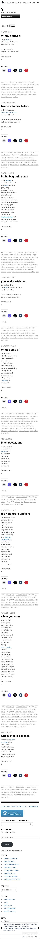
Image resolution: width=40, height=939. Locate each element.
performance (7, 605)
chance (25, 712)
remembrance (24, 794)
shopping (11, 267)
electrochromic (32, 714)
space (3, 607)
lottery (25, 717)
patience (22, 792)
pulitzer (11, 721)
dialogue (31, 421)
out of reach (9, 335)
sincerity (31, 794)
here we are (10, 157)
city (8, 260)
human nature (17, 426)
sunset (22, 165)
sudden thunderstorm (11, 864)
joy (30, 157)
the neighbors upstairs (15, 513)
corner (8, 39)
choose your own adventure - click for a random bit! (19, 806)
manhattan (34, 717)
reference (35, 264)
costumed (18, 421)
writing (29, 255)
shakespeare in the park (21, 721)
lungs (9, 602)
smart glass (33, 721)
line (32, 426)
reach (36, 335)
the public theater (25, 724)
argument (22, 600)
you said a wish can (13, 281)
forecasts (22, 262)
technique (20, 338)
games (20, 89)
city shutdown (20, 260)
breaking (10, 333)
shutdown (17, 267)
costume (12, 421)
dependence (5, 89)
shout (36, 605)
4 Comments (20, 787)
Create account (9, 899)
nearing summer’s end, (12, 879)
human (10, 426)
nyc (35, 160)
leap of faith (25, 92)
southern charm (26, 267)
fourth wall (28, 333)
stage (18, 431)
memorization (5, 428)
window (9, 272)
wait (31, 431)
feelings (15, 423)
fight (36, 600)
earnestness (5, 792)
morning (10, 264)
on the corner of (11, 35)
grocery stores (29, 262)
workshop (16, 97)
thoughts (23, 255)
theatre (3, 97)
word (37, 272)
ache (8, 418)
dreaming (25, 714)
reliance (19, 94)
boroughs (4, 260)
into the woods (9, 717)
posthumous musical (30, 162)
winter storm (19, 272)
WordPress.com (9, 911)
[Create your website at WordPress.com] (20, 2)
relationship (22, 605)
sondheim (4, 165)
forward (15, 89)
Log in (6, 902)
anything (4, 451)
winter (13, 272)
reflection (32, 428)
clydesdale (31, 712)
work (6, 167)
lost (10, 792)
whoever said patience (15, 736)
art (35, 252)
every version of (9, 861)
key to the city (18, 717)
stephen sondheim (13, 165)
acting (7, 87)
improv (3, 92)
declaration (9, 262)
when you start (10, 616)
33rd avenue (23, 84)
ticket (7, 726)
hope (5, 287)
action (16, 600)
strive (11, 338)
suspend (25, 94)
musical (3, 160)
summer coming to (10, 858)
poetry (3, 94)
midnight (12, 428)
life (2, 255)
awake (32, 418)
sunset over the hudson (8, 112)
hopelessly (4, 380)
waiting (35, 431)
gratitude (3, 157)
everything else (6, 647)
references (4, 267)
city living (13, 260)
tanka (30, 94)
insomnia (25, 426)
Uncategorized (5, 84)
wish (6, 340)
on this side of (10, 349)
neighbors (28, 602)
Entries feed (8, 905)
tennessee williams (18, 269)
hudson (17, 157)
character (26, 502)
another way (13, 87)
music (15, 264)
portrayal (24, 335)
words (6, 433)
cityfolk (27, 260)
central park (18, 712)
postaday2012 (18, 499)
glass (2, 717)
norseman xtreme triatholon (24, 719)
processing (30, 335)
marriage (14, 602)
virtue (7, 797)
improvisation (17, 92)
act (30, 330)
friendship (4, 602)
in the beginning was (14, 176)
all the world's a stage (17, 418)
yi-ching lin (10, 82)
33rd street (31, 84)
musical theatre (20, 160)
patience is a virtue (31, 792)
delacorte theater (6, 714)
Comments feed (9, 908)
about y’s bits (7, 16)
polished (26, 428)
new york (4, 719)
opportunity (15, 792)
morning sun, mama (11, 870)
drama (32, 600)
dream (19, 714)
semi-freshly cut (9, 873)
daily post (30, 87)
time (7, 97)
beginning (8, 180)
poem (34, 92)
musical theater (11, 160)
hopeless (29, 423)
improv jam (9, 92)
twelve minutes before (15, 106)
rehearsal (15, 605)
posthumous (19, 162)
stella (6, 185)
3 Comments (20, 413)
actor (18, 502)
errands (16, 262)
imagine (32, 89)
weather (3, 272)
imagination (26, 89)
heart (20, 423)
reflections (17, 255)
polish (21, 428)
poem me (7, 844)
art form (22, 257)
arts (22, 502)
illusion (3, 335)
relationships (5, 338)
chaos (20, 87)
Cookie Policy (11, 930)
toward (36, 338)
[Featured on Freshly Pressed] (12, 816)
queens (14, 94)
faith (10, 89)
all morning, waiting (10, 876)
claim (15, 333)
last (32, 157)
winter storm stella (29, 272)
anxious (26, 418)
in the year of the (10, 867)
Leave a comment (21, 82)
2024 (21, 155)
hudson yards (24, 157)
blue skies (35, 257)
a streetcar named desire (11, 257)
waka (10, 97)
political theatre (5, 794)
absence (3, 418)
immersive (4, 264)
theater (34, 94)
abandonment (24, 330)
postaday (8, 94)
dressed (10, 423)
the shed (31, 165)
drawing (14, 714)
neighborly (21, 602)
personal (6, 255)
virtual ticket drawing (16, 726)
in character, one (11, 442)
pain (17, 428)
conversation (5, 421)
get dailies (6, 829)
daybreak (25, 421)
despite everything (7, 217)
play (31, 92)
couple (28, 600)
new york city (30, 160)
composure (20, 333)
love (31, 502)
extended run (34, 155)
